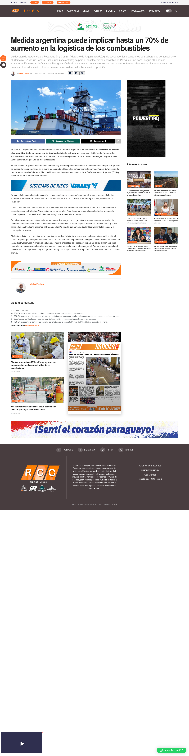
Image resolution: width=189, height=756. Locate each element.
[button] (171, 750)
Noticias (65, 2)
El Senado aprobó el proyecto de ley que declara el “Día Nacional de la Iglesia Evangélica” (139, 193)
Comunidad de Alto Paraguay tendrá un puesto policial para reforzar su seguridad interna (137, 220)
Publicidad (154, 11)
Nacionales (73, 11)
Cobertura (22, 2)
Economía (50, 73)
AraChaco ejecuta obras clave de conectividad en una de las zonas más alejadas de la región (165, 193)
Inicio (60, 11)
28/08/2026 (16, 371)
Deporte (110, 11)
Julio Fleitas (24, 73)
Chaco (86, 11)
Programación (137, 11)
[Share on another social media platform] (118, 141)
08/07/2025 (38, 73)
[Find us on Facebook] (24, 10)
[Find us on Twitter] (38, 10)
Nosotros (14, 2)
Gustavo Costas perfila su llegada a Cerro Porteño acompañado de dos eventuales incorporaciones (139, 248)
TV (36, 2)
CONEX (114, 504)
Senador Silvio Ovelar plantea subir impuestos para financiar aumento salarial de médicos (166, 248)
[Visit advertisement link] (94, 28)
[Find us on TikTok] (33, 10)
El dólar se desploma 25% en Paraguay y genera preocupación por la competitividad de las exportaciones (33, 365)
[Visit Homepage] (15, 11)
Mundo (122, 11)
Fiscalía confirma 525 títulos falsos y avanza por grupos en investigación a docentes (166, 220)
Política (98, 11)
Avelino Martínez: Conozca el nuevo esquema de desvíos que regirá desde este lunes (33, 408)
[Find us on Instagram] (28, 10)
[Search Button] (176, 11)
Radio (49, 2)
